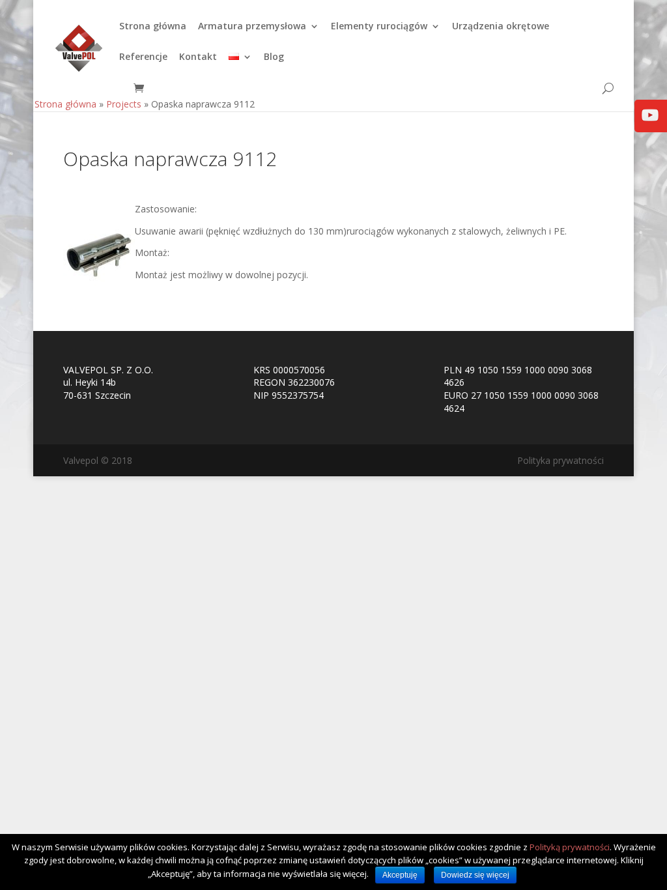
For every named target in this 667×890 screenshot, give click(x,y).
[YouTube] (650, 124)
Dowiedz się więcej (475, 875)
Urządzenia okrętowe (500, 27)
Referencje (143, 57)
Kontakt (198, 57)
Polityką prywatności (570, 847)
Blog (274, 57)
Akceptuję (400, 875)
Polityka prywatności (560, 460)
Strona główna (152, 27)
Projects (123, 104)
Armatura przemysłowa (252, 27)
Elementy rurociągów (379, 27)
